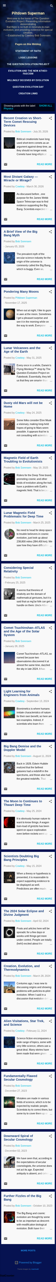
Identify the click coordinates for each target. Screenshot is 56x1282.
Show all (45, 105)
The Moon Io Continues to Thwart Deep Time (23, 803)
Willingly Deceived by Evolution (28, 80)
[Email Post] (5, 165)
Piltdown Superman (28, 13)
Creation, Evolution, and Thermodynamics (22, 967)
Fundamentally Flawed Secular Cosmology (20, 1077)
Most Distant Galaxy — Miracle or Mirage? (21, 178)
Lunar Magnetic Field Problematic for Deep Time (23, 514)
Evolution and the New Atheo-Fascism (28, 72)
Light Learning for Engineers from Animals (22, 693)
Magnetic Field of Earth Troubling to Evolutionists (23, 459)
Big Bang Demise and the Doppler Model (22, 748)
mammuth (35, 1269)
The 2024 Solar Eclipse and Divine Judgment (24, 912)
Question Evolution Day (28, 86)
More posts (28, 1250)
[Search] (52, 6)
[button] (50, 118)
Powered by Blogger (30, 1262)
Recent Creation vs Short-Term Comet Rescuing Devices (23, 121)
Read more (44, 164)
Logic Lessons (28, 57)
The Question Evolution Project (28, 64)
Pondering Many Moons (21, 291)
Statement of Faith (28, 51)
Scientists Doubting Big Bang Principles (21, 857)
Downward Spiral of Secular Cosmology (18, 1137)
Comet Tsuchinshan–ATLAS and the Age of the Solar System (24, 631)
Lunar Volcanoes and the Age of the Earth (22, 349)
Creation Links (28, 93)
